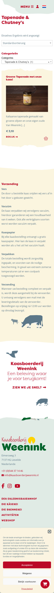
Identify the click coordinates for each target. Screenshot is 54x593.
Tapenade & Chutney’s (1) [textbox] (26, 62)
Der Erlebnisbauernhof (19, 498)
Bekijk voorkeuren (27, 581)
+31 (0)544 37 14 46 (12, 471)
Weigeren (27, 573)
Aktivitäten (10, 515)
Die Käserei (10, 504)
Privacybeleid (27, 588)
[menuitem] (44, 7)
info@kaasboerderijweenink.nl (21, 475)
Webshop (8, 520)
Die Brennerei (12, 509)
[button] (49, 531)
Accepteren (27, 564)
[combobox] (27, 62)
